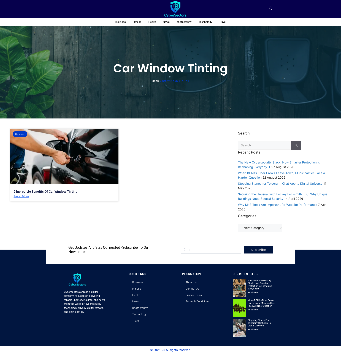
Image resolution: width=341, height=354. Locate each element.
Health (152, 21)
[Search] (296, 145)
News (166, 21)
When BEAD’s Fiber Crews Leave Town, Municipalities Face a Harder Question (261, 303)
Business (120, 21)
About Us (191, 282)
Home (155, 81)
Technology (205, 21)
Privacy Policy (194, 295)
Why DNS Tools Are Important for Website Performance (277, 205)
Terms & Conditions (197, 301)
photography (184, 21)
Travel (222, 21)
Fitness (137, 21)
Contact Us (192, 288)
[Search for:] (264, 145)
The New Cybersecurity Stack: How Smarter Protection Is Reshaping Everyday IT (260, 284)
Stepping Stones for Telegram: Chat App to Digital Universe (280, 183)
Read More (21, 196)
